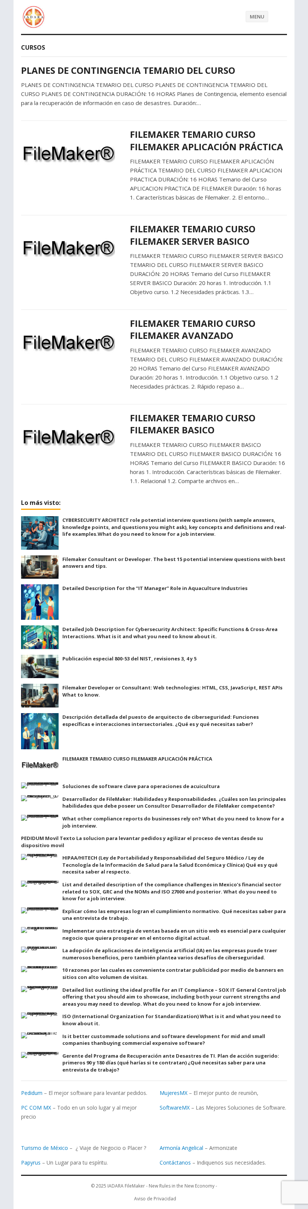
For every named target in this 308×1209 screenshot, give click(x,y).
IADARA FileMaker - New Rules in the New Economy (160, 1186)
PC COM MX (36, 1107)
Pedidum (31, 1092)
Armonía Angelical (181, 1147)
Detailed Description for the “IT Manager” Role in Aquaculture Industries (155, 588)
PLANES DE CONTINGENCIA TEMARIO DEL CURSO (128, 70)
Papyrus (31, 1162)
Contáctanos (175, 1162)
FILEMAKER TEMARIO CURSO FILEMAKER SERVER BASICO (192, 235)
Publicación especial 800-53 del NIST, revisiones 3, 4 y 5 (129, 658)
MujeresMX (173, 1092)
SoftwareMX (175, 1107)
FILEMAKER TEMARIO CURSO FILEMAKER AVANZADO (192, 329)
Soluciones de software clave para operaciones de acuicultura (141, 786)
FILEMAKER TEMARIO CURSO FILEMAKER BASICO (192, 424)
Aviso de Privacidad (155, 1198)
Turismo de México (44, 1147)
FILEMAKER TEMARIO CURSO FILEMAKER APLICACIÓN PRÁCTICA (206, 140)
